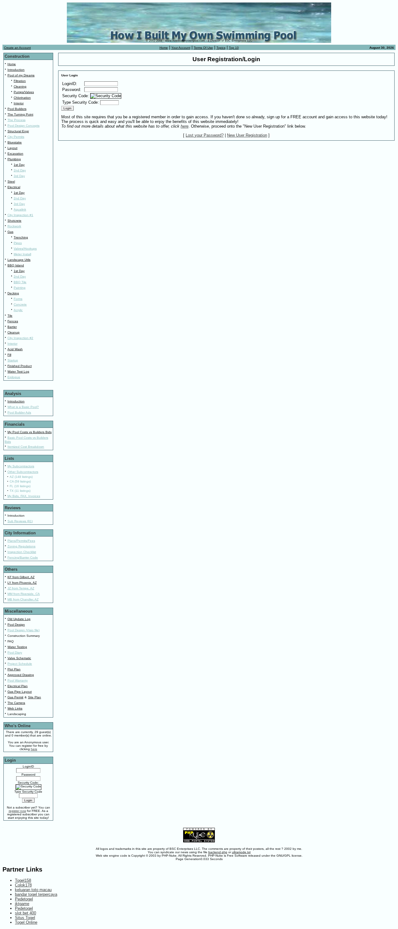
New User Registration (247, 135)
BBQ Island (15, 265)
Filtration (20, 81)
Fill (9, 354)
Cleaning (20, 86)
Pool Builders (16, 109)
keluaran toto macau (33, 889)
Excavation (15, 153)
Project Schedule (19, 663)
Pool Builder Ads (19, 412)
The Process (16, 120)
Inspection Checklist (21, 552)
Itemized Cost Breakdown (25, 446)
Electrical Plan (17, 686)
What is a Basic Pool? (23, 407)
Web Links (14, 708)
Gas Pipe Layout (19, 691)
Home (164, 47)
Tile (9, 315)
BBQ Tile (20, 282)
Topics (220, 47)
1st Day (19, 164)
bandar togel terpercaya (36, 894)
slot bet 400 (25, 913)
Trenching (21, 237)
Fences (12, 321)
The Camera (16, 703)
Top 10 (234, 47)
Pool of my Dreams (21, 75)
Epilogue (13, 377)
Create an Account (17, 47)
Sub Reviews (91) (20, 521)
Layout (12, 148)
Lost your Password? (205, 135)
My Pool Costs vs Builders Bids (29, 432)
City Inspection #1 (20, 215)
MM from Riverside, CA (23, 594)
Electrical (13, 187)
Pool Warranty (17, 680)
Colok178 (23, 885)
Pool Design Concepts (23, 125)
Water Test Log (18, 371)
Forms (18, 299)
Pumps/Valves (24, 92)
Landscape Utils (18, 259)
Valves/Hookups (25, 248)
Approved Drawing (20, 675)
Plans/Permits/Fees (21, 540)
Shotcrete (14, 220)
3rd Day (19, 176)
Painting (19, 287)
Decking (13, 293)
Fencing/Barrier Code (22, 557)
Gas (10, 231)
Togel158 (23, 880)
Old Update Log (18, 619)
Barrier (12, 327)
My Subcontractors (20, 466)
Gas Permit (15, 697)
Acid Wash (15, 349)
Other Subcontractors (22, 472)
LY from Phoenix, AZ (22, 582)
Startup (12, 360)
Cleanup (13, 332)
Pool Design (16, 624)
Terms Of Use (203, 47)
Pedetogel (24, 899)
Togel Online (26, 922)
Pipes (18, 243)
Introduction (16, 69)
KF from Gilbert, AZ (21, 577)
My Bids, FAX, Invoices (23, 496)
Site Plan (34, 697)
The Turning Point (20, 114)
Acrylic (18, 310)
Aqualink (20, 209)
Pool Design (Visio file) (23, 630)
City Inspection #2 (20, 338)
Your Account (180, 47)
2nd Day (20, 170)
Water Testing (17, 647)
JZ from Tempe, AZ (20, 588)
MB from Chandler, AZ (23, 599)
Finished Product (19, 366)
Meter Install (22, 254)
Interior (19, 103)
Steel (11, 181)
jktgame (22, 903)
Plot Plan (14, 669)
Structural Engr (18, 131)
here (184, 126)
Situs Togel (25, 917)
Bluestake (14, 142)
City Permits (15, 136)
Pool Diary (14, 652)
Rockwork (14, 226)
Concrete (20, 304)
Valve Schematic (19, 658)
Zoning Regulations (21, 546)
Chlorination (22, 97)
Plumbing (14, 159)
